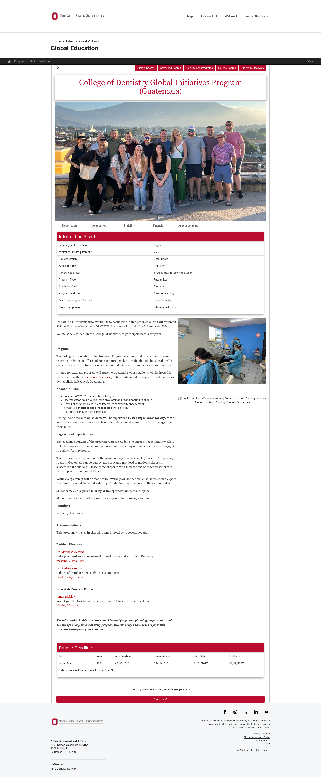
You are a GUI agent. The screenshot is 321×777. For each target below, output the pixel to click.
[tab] (69, 225)
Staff (32, 61)
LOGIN (309, 61)
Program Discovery (252, 68)
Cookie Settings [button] (262, 740)
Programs (20, 61)
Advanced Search (170, 68)
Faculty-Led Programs (200, 68)
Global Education (74, 48)
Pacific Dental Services (95, 377)
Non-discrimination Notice (257, 736)
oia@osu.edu (58, 764)
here (127, 601)
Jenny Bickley (65, 596)
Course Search (227, 68)
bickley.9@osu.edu (68, 605)
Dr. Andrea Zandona (70, 568)
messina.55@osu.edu (70, 561)
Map (190, 16)
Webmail (231, 16)
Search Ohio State (256, 16)
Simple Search (146, 68)
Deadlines (44, 61)
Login (267, 743)
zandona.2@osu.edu (69, 577)
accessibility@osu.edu (241, 727)
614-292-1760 (262, 727)
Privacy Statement (261, 733)
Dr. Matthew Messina (70, 552)
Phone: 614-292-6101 (63, 769)
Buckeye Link (209, 16)
